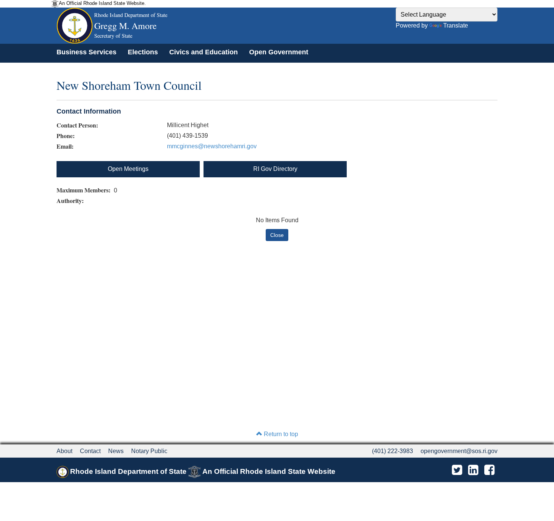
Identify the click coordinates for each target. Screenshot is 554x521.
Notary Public (149, 451)
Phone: (66, 136)
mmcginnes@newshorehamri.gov (212, 146)
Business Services (86, 52)
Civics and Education (203, 52)
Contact (90, 451)
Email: (65, 146)
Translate (455, 25)
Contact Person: (77, 125)
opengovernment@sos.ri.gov (459, 451)
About (64, 451)
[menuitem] (86, 52)
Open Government (278, 52)
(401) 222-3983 (392, 451)
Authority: (71, 201)
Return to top (280, 434)
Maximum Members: (84, 190)
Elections (143, 52)
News (116, 451)
